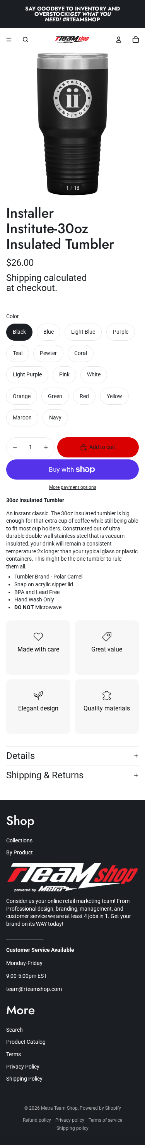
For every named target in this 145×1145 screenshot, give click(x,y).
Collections (19, 840)
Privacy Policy (22, 1067)
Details (20, 755)
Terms (13, 1054)
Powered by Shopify (100, 1108)
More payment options (72, 487)
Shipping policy (72, 1128)
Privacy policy (69, 1120)
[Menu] (9, 40)
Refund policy (37, 1120)
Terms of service (105, 1120)
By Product (19, 852)
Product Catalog (26, 1042)
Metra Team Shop (59, 1108)
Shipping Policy (24, 1079)
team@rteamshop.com (34, 989)
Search (14, 1030)
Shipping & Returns (45, 775)
